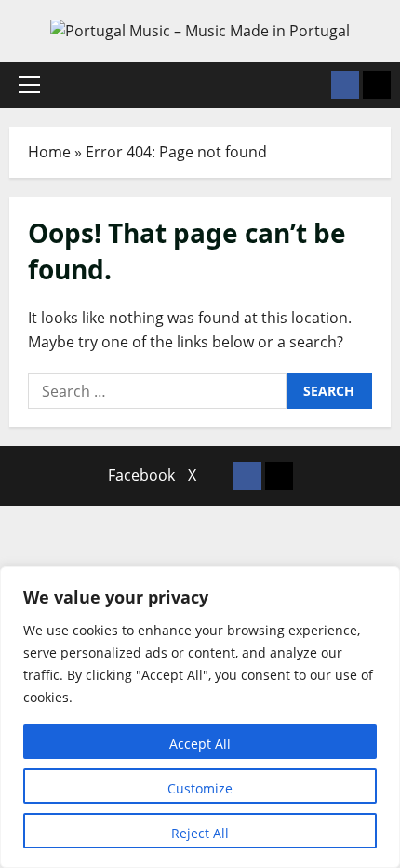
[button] (29, 84)
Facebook (141, 475)
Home (49, 152)
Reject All (200, 833)
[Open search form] (311, 85)
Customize (200, 788)
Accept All (200, 744)
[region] (200, 717)
